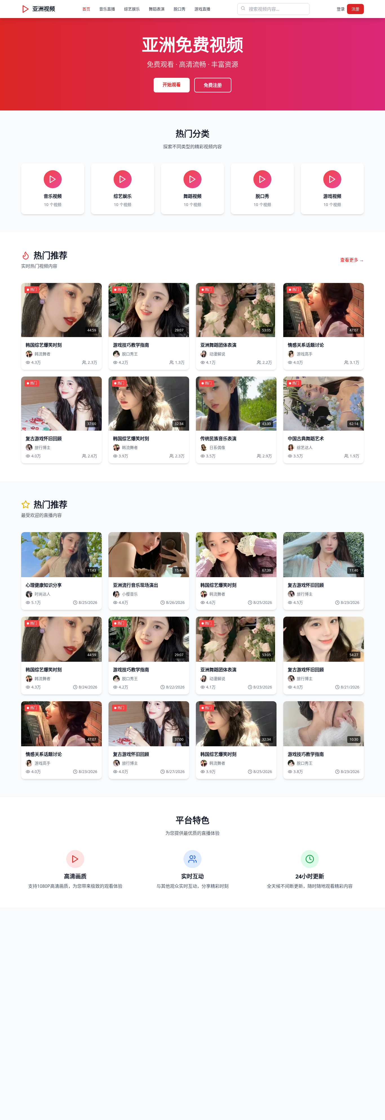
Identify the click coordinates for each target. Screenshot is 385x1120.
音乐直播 (107, 9)
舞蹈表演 (157, 9)
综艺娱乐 (132, 9)
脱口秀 (179, 9)
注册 (355, 9)
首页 (86, 9)
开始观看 (172, 84)
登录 (341, 9)
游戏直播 (202, 9)
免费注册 (213, 85)
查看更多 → (352, 260)
